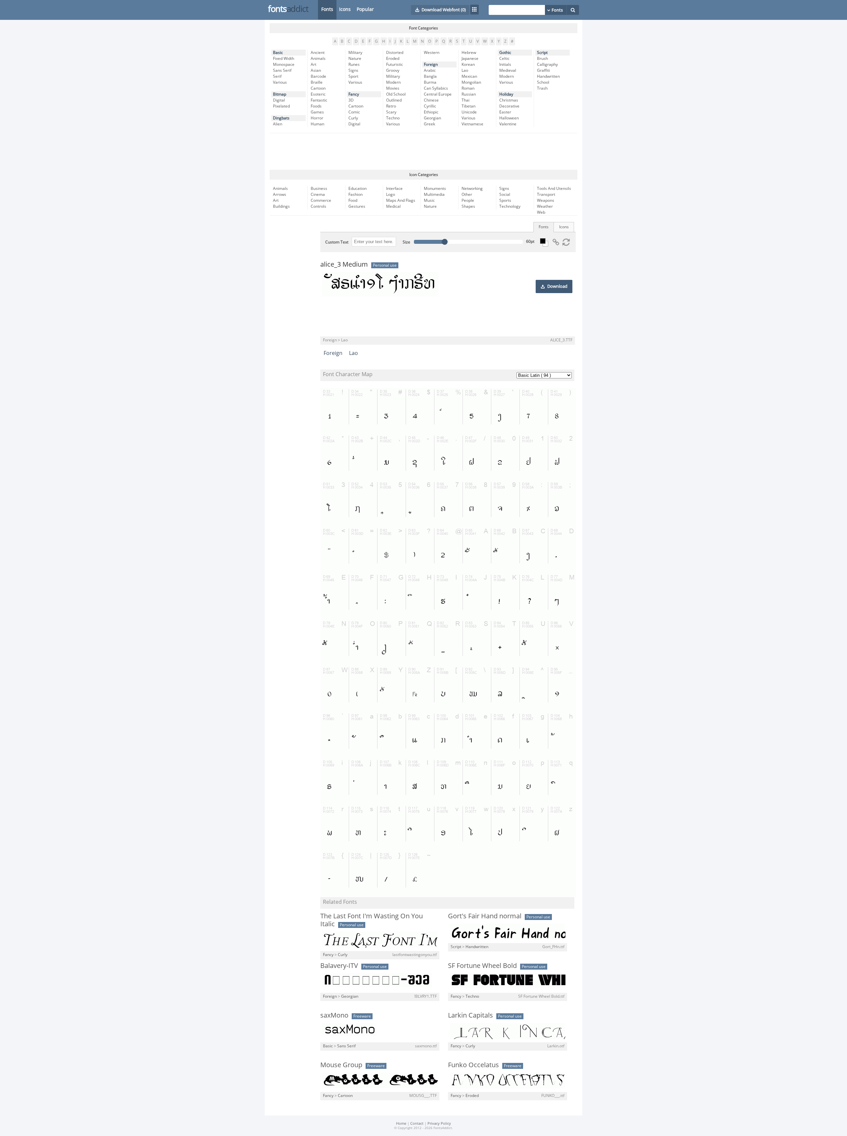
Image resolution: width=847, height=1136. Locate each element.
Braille (317, 82)
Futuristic (394, 64)
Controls (318, 206)
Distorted (394, 52)
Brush (542, 58)
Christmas (508, 100)
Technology (509, 206)
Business (319, 188)
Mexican (469, 76)
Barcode (318, 76)
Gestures (356, 206)
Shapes (468, 206)
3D (351, 100)
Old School (396, 94)
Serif (277, 76)
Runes (354, 64)
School (543, 82)
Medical (393, 206)
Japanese (470, 58)
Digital (279, 100)
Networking (472, 188)
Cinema (318, 194)
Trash (542, 88)
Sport (353, 76)
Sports (505, 200)
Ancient (318, 52)
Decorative (509, 106)
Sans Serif (282, 70)
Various (280, 82)
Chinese (431, 100)
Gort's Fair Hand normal (484, 916)
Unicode (469, 112)
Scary (391, 112)
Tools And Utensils (554, 188)
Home (401, 1123)
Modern (393, 82)
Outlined (394, 100)
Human (317, 124)
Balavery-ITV (339, 966)
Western (431, 52)
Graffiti (543, 70)
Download (557, 286)
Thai (465, 100)
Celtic (504, 58)
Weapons (545, 200)
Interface (394, 188)
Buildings (281, 206)
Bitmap (279, 94)
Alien (277, 124)
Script (542, 52)
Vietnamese (472, 124)
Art (313, 64)
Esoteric (318, 94)
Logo (390, 194)
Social (504, 194)
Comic (354, 112)
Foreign (431, 64)
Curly (353, 118)
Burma (430, 82)
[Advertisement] (423, 151)
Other (467, 194)
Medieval (507, 70)
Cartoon (318, 88)
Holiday (506, 94)
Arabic (430, 70)
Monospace (283, 64)
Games (317, 112)
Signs (353, 70)
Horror (317, 118)
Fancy (353, 94)
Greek (429, 124)
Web (541, 212)
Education (357, 188)
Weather (545, 206)
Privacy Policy (439, 1123)
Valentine (507, 124)
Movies (392, 88)
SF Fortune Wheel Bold (482, 966)
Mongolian (471, 82)
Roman (468, 88)
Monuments (435, 188)
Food (352, 200)
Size (406, 242)
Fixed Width (283, 58)
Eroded (392, 58)
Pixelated (281, 106)
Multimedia (434, 194)
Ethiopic (431, 112)
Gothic (505, 52)
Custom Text (336, 242)
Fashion (355, 194)
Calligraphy (547, 64)
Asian (316, 70)
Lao (465, 70)
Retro (391, 106)
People (468, 200)
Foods (316, 106)
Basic (278, 52)
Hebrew (469, 52)
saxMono (334, 1015)
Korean (468, 64)
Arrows (279, 194)
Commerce (321, 200)
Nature (354, 58)
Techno (393, 118)
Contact (417, 1123)
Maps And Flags (400, 200)
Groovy (392, 70)
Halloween (509, 118)
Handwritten (548, 76)
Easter (505, 112)
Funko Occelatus (473, 1065)
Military (355, 52)
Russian (469, 94)
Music (429, 200)
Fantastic (319, 100)
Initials (505, 64)
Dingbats (281, 118)
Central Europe (438, 94)
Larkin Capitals (470, 1015)
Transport (546, 194)
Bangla (430, 76)
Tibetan (468, 106)
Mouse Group (341, 1065)
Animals (318, 58)
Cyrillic (430, 106)
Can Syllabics (436, 88)
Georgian (432, 118)
